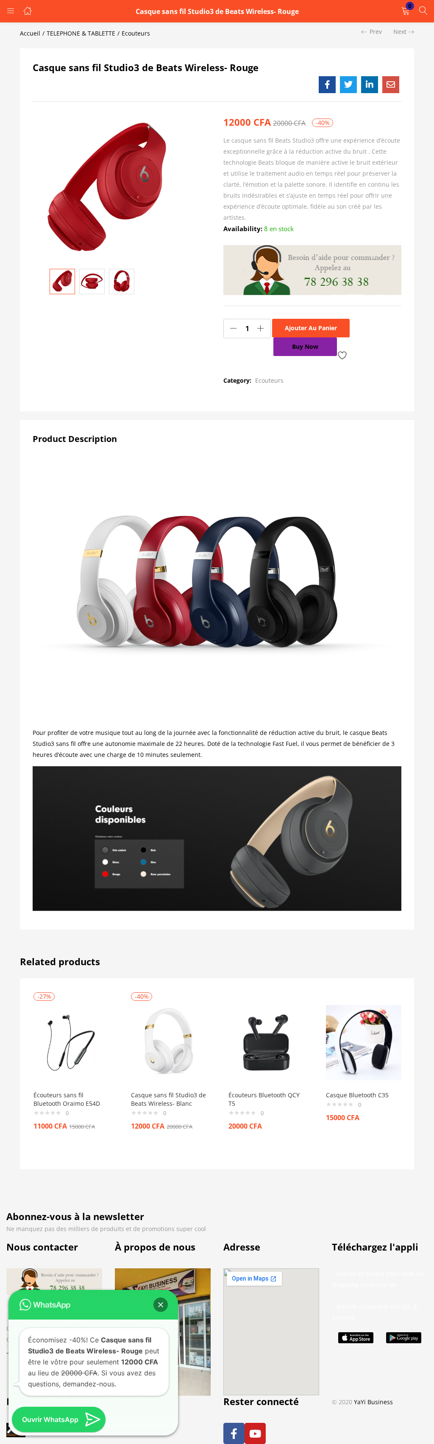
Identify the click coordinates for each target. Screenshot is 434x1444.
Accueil (30, 33)
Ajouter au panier (311, 328)
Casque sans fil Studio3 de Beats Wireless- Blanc (168, 1099)
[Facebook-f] (234, 1433)
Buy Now (305, 346)
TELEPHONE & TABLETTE (81, 33)
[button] (405, 11)
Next (399, 32)
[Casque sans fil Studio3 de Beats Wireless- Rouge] (327, 84)
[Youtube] (255, 1433)
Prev (376, 32)
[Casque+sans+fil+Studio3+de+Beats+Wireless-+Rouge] (348, 84)
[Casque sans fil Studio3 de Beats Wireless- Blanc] (168, 1042)
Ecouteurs (136, 33)
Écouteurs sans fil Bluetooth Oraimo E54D (66, 1099)
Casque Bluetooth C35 (357, 1095)
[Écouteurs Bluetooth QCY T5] (266, 1042)
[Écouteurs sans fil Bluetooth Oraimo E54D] (71, 1042)
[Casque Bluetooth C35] (363, 1042)
